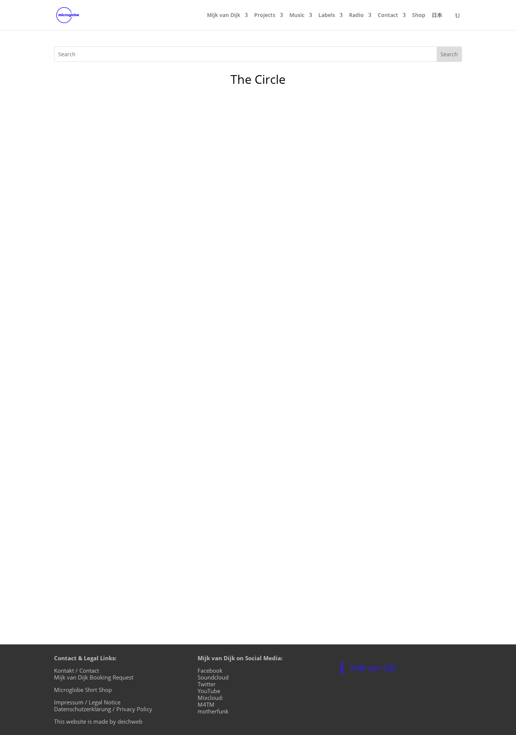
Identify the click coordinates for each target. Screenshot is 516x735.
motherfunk (213, 711)
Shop (418, 15)
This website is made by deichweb (98, 721)
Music (296, 15)
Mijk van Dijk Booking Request (93, 677)
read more (77, 579)
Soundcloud (213, 677)
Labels (326, 15)
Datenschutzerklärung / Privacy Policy (103, 709)
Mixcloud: (210, 697)
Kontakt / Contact (76, 670)
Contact (388, 15)
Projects (264, 15)
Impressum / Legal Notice (87, 702)
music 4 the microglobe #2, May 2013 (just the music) (160, 535)
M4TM (206, 704)
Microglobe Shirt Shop (83, 689)
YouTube (209, 691)
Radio (356, 15)
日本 (437, 15)
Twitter (207, 684)
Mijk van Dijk (223, 15)
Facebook (210, 670)
